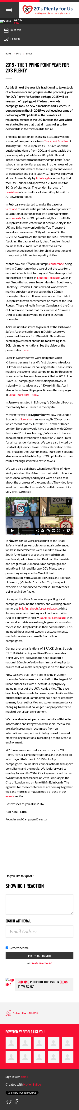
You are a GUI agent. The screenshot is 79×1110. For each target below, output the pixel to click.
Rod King (18, 19)
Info (18, 53)
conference (56, 264)
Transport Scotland (56, 141)
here (26, 350)
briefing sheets (29, 608)
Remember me (20, 948)
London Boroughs (48, 277)
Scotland (11, 209)
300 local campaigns (52, 617)
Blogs (29, 53)
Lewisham (12, 192)
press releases (49, 608)
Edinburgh (43, 178)
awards (16, 218)
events (10, 796)
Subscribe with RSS (25, 1013)
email (24, 1076)
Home (8, 53)
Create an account (41, 963)
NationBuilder (32, 1084)
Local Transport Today (23, 394)
